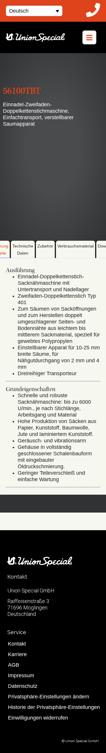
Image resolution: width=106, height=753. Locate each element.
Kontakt (17, 644)
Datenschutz (22, 686)
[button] (34, 11)
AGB (13, 665)
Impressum (21, 675)
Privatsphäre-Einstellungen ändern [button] (48, 697)
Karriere (17, 654)
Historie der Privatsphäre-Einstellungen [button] (54, 707)
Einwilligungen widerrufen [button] (38, 718)
